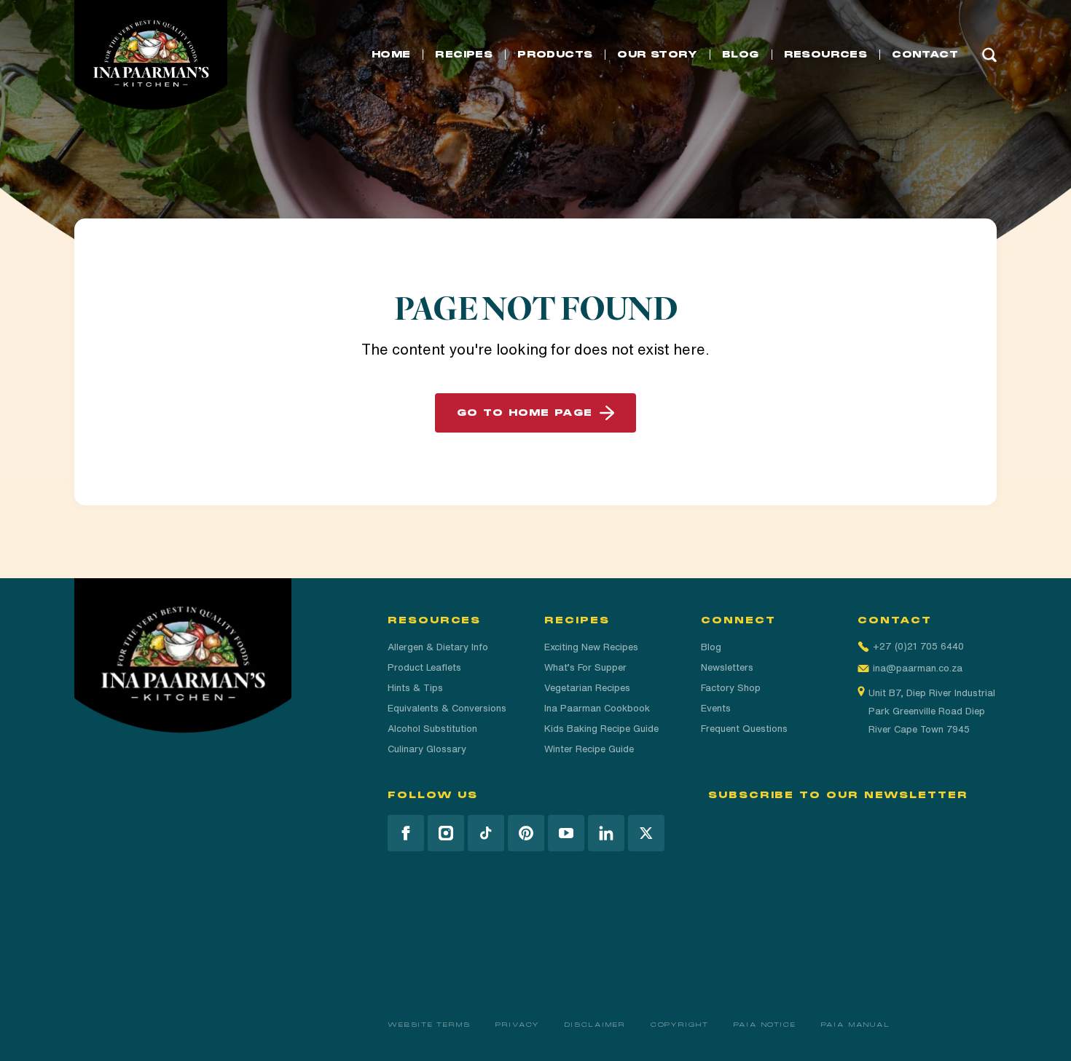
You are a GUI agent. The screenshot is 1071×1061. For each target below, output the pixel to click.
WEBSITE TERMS (429, 1024)
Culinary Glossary (427, 749)
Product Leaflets (424, 667)
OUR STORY (657, 54)
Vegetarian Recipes (587, 688)
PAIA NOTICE (765, 1024)
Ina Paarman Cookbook (597, 708)
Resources (826, 54)
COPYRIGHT (680, 1024)
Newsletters (727, 667)
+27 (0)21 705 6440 (918, 646)
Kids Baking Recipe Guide (601, 728)
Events (716, 708)
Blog (711, 647)
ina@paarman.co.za (917, 668)
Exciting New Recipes (591, 647)
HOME (391, 54)
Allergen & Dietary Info (438, 647)
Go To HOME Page (524, 413)
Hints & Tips (415, 688)
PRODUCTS (554, 54)
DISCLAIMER (595, 1024)
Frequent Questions (744, 728)
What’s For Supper (585, 667)
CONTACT (925, 54)
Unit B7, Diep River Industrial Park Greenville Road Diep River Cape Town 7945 (931, 711)
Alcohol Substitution (432, 728)
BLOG (740, 54)
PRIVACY (517, 1024)
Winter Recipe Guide (589, 749)
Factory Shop (731, 688)
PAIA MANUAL (855, 1024)
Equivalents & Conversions (447, 708)
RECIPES (464, 54)
